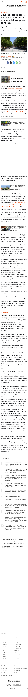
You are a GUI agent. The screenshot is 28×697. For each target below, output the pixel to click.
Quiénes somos (6, 666)
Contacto (5, 668)
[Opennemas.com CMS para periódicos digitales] (13, 686)
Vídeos (17, 658)
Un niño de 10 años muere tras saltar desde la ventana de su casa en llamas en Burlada (16, 464)
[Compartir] (8, 62)
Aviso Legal (18, 666)
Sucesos (4, 640)
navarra (16, 66)
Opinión (3, 649)
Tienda (17, 673)
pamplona (5, 66)
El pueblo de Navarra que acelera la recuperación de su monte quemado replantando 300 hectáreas (15, 512)
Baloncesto (18, 640)
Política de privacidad (7, 675)
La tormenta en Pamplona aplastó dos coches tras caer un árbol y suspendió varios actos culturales (16, 506)
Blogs (4, 654)
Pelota (17, 642)
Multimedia (17, 655)
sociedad (11, 66)
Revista (17, 652)
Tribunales (5, 642)
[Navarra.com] (14, 5)
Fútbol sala (18, 646)
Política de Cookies (7, 673)
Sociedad (4, 644)
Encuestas (5, 656)
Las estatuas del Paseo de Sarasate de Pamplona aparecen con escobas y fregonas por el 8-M (18, 79)
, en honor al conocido (13, 205)
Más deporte (18, 648)
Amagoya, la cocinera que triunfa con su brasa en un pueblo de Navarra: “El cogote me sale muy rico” (15, 492)
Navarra (4, 637)
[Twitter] (12, 56)
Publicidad (5, 670)
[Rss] (13, 56)
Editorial (4, 650)
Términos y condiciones (18, 539)
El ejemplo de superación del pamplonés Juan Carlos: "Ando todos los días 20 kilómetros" (18, 228)
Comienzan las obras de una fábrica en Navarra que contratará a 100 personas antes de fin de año (17, 187)
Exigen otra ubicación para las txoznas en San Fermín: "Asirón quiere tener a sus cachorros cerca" (17, 123)
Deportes (17, 637)
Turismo (18, 670)
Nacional (17, 650)
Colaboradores (6, 652)
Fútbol (17, 639)
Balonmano (18, 644)
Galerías (17, 656)
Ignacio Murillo (6, 56)
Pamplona (4, 646)
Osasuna (4, 658)
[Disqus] (14, 570)
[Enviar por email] (20, 62)
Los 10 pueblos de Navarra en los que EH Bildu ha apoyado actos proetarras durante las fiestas (16, 471)
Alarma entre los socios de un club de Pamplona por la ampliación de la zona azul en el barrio (15, 485)
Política (4, 639)
